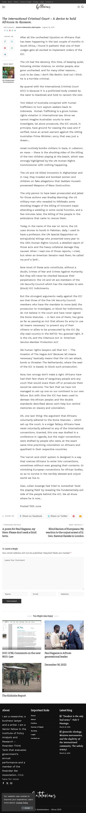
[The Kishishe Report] (21, 677)
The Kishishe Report (14, 695)
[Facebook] (5, 30)
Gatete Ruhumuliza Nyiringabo (28, 27)
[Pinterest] (10, 30)
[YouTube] (11, 783)
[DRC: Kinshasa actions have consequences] (8, 72)
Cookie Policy (22, 803)
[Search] (82, 7)
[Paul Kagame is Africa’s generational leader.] (64, 635)
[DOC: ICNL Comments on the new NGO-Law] (21, 635)
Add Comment (9, 27)
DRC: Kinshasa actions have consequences (8, 81)
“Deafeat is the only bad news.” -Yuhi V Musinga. (71, 720)
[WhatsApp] (12, 30)
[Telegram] (15, 30)
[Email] (80, 516)
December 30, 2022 (55, 664)
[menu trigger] (4, 7)
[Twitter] (7, 30)
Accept (27, 808)
